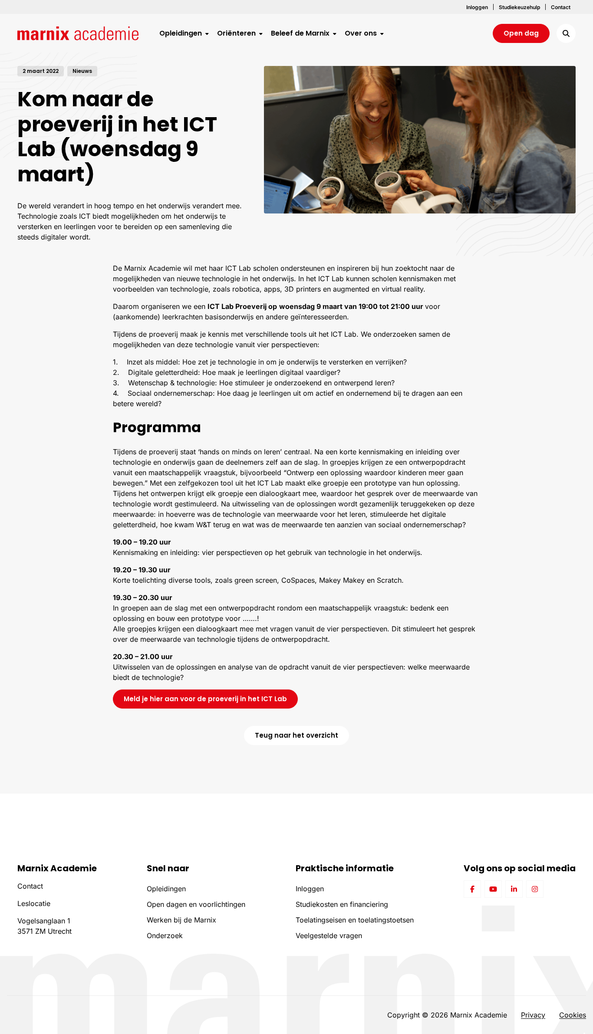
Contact (30, 886)
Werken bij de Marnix (181, 920)
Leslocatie (33, 903)
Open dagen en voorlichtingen (196, 904)
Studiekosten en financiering (342, 904)
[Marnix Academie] (77, 33)
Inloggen (310, 888)
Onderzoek (165, 935)
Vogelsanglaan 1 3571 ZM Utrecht (44, 926)
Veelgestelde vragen (329, 935)
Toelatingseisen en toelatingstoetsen (355, 920)
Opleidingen (166, 888)
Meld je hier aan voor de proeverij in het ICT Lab (205, 698)
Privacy (533, 1015)
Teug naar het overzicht (296, 735)
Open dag (521, 33)
